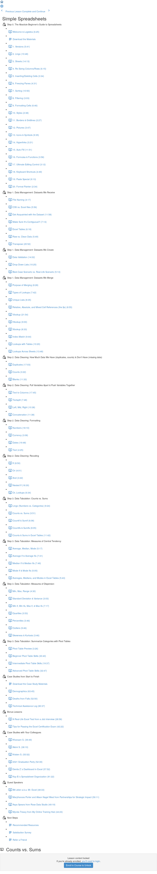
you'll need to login (91, 861)
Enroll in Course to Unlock (78, 865)
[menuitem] (2, 7)
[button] (2, 2)
